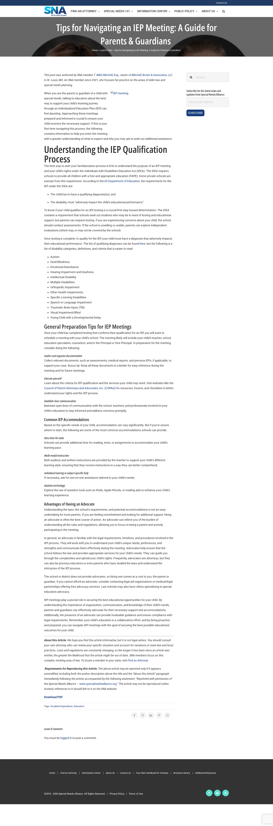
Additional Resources (205, 773)
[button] (223, 11)
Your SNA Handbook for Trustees (152, 773)
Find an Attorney (68, 773)
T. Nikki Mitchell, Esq (106, 75)
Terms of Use (136, 793)
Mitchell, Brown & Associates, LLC (152, 75)
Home (95, 50)
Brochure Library (181, 773)
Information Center (91, 773)
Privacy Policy (117, 793)
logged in (66, 738)
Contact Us (125, 773)
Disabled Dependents (61, 706)
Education (79, 706)
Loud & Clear (106, 50)
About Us (110, 773)
